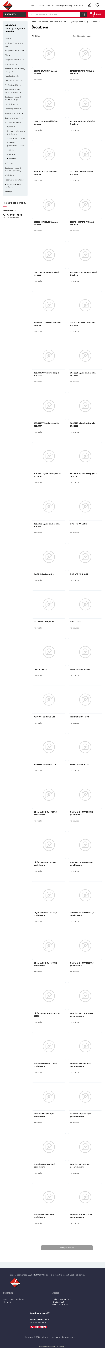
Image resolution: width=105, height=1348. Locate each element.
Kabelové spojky (12, 76)
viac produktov (67, 1248)
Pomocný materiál (13, 109)
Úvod (33, 5)
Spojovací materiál (13, 59)
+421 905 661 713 (10, 210)
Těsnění (10, 150)
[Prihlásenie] (90, 4)
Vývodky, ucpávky (13, 122)
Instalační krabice (12, 113)
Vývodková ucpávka (16, 138)
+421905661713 (39, 1327)
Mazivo (8, 39)
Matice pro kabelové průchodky (16, 132)
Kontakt (77, 5)
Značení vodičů (11, 85)
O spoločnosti (44, 5)
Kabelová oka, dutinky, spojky (15, 70)
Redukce (11, 154)
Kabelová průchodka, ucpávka (16, 144)
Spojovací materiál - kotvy (14, 44)
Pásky (7, 55)
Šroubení (11, 159)
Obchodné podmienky (62, 5)
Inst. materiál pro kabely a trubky (12, 91)
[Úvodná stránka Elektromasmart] (8, 5)
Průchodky (9, 163)
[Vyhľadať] (31, 14)
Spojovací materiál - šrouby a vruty (14, 98)
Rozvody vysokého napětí (13, 185)
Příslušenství (10, 175)
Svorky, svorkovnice (14, 118)
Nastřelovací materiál (14, 180)
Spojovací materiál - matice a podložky (14, 169)
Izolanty (8, 192)
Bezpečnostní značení (14, 50)
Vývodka (11, 127)
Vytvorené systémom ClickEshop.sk (52, 1346)
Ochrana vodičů (12, 80)
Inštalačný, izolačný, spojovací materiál (15, 28)
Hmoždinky (10, 104)
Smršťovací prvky (12, 64)
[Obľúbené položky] (97, 5)
